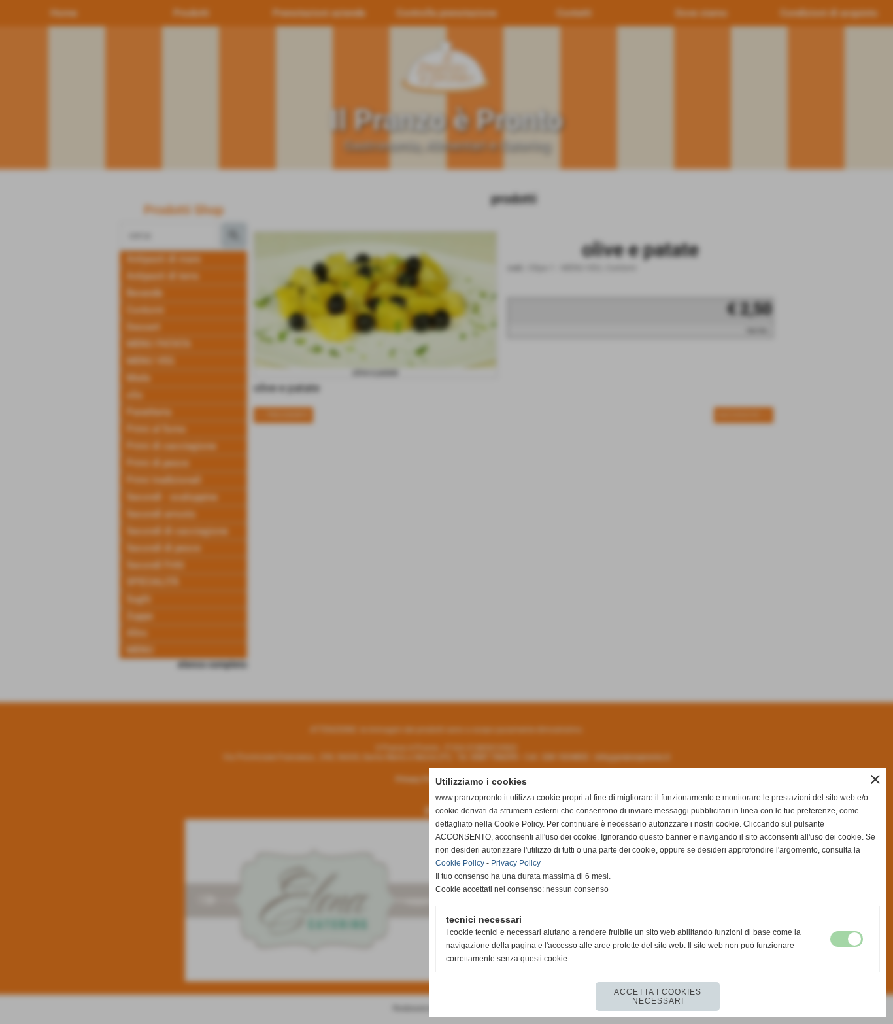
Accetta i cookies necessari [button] (657, 996)
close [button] (875, 779)
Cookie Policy (459, 863)
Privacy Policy (516, 863)
